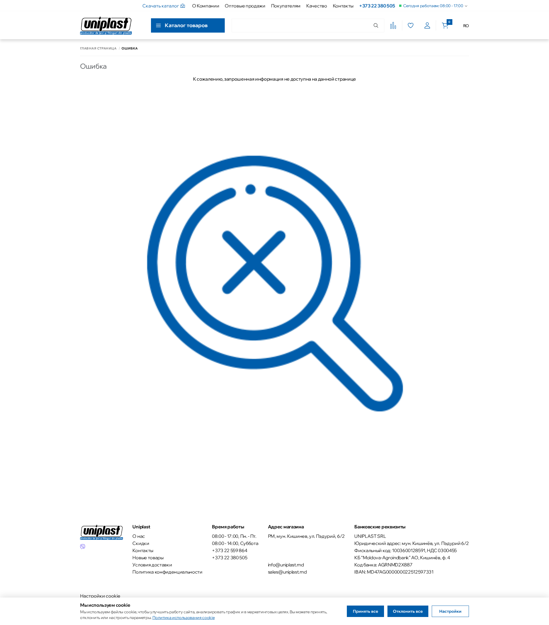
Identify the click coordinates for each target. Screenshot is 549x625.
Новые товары (147, 557)
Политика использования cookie (183, 617)
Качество (316, 6)
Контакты (343, 6)
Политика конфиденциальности (167, 572)
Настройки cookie (100, 596)
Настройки (450, 611)
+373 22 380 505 (377, 6)
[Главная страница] (106, 25)
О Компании (205, 6)
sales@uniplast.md (287, 572)
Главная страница (98, 48)
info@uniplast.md (286, 565)
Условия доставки (152, 565)
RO (466, 25)
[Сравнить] (393, 25)
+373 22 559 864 (229, 550)
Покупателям (286, 6)
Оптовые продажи (245, 6)
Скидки (140, 543)
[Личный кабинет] (427, 25)
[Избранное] (410, 25)
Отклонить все (408, 611)
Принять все (365, 611)
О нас (138, 536)
